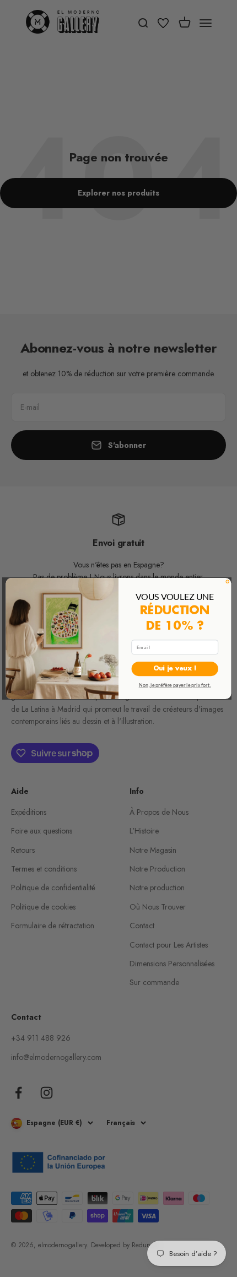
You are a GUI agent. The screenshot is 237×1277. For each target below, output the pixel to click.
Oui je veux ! (175, 669)
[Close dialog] (227, 581)
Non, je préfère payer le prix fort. (175, 684)
